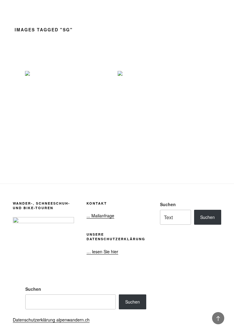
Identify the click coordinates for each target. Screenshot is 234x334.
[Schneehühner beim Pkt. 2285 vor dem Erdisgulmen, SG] (70, 101)
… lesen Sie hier (102, 251)
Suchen (168, 204)
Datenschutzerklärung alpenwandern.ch (51, 320)
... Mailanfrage (100, 216)
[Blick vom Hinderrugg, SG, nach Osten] (163, 101)
